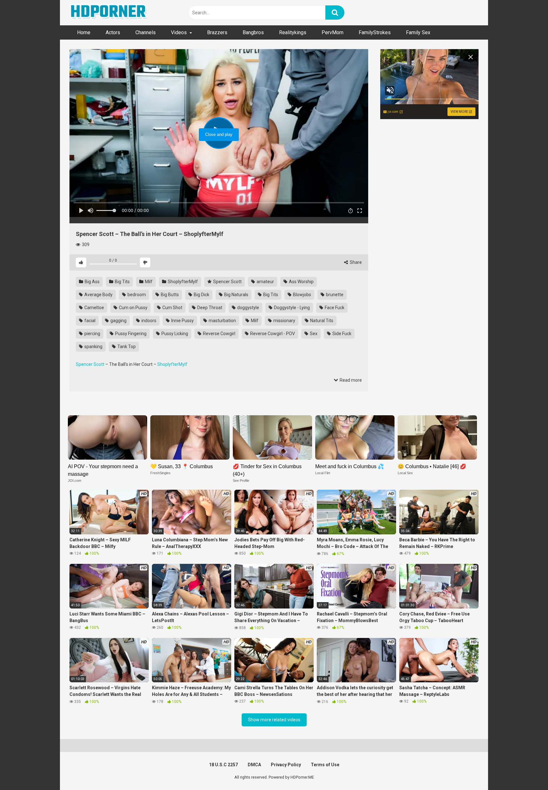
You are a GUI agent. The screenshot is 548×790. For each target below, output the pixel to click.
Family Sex (418, 32)
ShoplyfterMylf (182, 281)
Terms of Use (325, 764)
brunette (334, 294)
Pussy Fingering (130, 333)
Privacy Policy (286, 764)
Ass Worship (301, 281)
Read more (350, 380)
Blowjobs (301, 294)
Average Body (98, 294)
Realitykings (292, 32)
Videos (179, 32)
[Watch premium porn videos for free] (109, 12)
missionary (283, 320)
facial (89, 320)
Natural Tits (321, 320)
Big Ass (92, 281)
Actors (113, 32)
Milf (148, 281)
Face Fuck (334, 307)
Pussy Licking (174, 333)
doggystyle (247, 307)
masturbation (222, 320)
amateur (265, 281)
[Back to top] (526, 770)
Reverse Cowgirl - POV (272, 333)
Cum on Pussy (132, 307)
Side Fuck (341, 333)
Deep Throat (209, 307)
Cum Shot (171, 307)
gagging (118, 320)
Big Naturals (235, 294)
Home (83, 32)
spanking (92, 346)
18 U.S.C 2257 (223, 764)
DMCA (254, 764)
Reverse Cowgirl (218, 333)
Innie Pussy (182, 320)
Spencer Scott (227, 281)
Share (355, 262)
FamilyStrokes (375, 32)
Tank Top (126, 346)
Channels (145, 32)
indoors (148, 320)
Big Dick (201, 294)
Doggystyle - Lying (291, 307)
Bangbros (253, 32)
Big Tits (122, 281)
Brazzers (217, 32)
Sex (313, 333)
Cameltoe (93, 307)
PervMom (332, 32)
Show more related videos (274, 719)
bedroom (136, 294)
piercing (91, 333)
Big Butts (169, 294)
